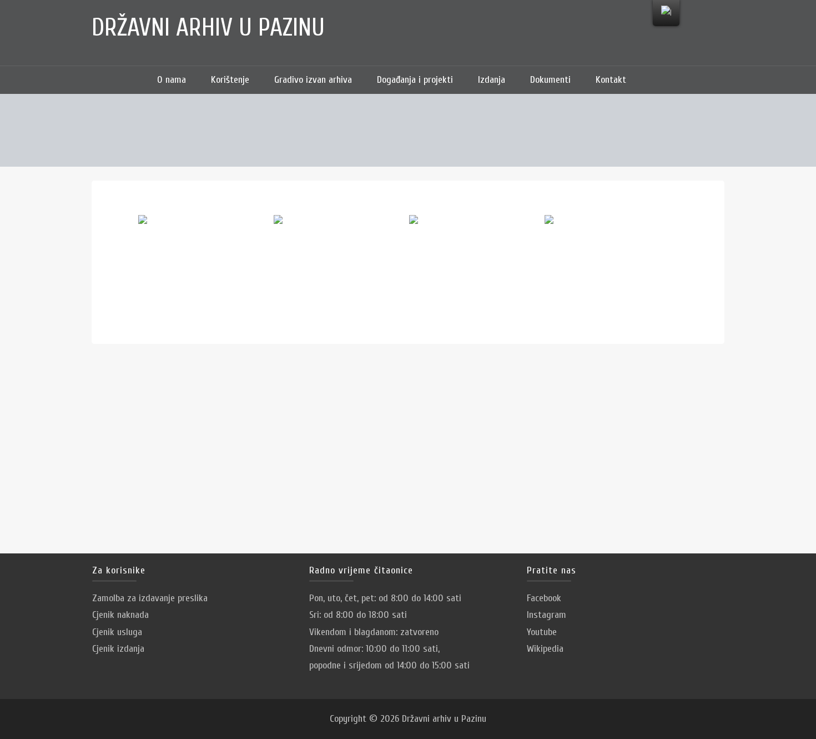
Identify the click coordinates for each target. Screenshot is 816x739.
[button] (655, 80)
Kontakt (611, 80)
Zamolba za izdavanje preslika (150, 598)
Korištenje (230, 80)
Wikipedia (545, 649)
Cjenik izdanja (118, 649)
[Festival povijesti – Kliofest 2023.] (204, 259)
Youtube (542, 632)
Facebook (544, 598)
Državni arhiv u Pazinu (208, 27)
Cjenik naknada (120, 615)
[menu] (666, 13)
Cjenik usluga (117, 632)
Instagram (546, 615)
